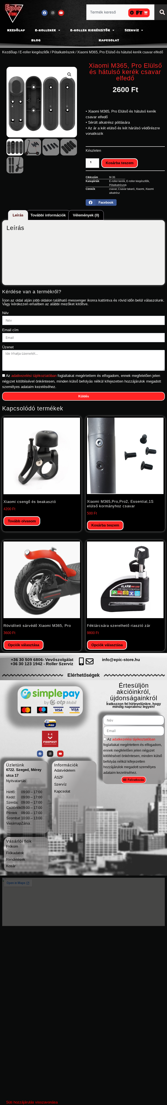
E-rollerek (45, 30)
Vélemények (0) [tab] (86, 215)
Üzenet (8, 347)
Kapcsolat (109, 40)
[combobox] (120, 12)
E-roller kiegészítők (90, 30)
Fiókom (12, 846)
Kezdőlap (16, 30)
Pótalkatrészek (63, 52)
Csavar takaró (126, 189)
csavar (113, 189)
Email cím (10, 330)
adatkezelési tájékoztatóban (34, 376)
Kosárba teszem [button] (105, 525)
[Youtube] (61, 13)
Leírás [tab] (18, 215)
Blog (36, 40)
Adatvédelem (64, 770)
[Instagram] (53, 13)
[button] (69, 74)
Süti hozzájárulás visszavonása (32, 1102)
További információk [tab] (48, 215)
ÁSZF (58, 777)
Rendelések (15, 859)
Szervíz (132, 30)
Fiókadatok (15, 853)
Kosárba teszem (120, 163)
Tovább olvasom (22, 521)
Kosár (11, 866)
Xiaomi (140, 189)
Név (5, 313)
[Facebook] (45, 13)
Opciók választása (23, 645)
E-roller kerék (117, 181)
